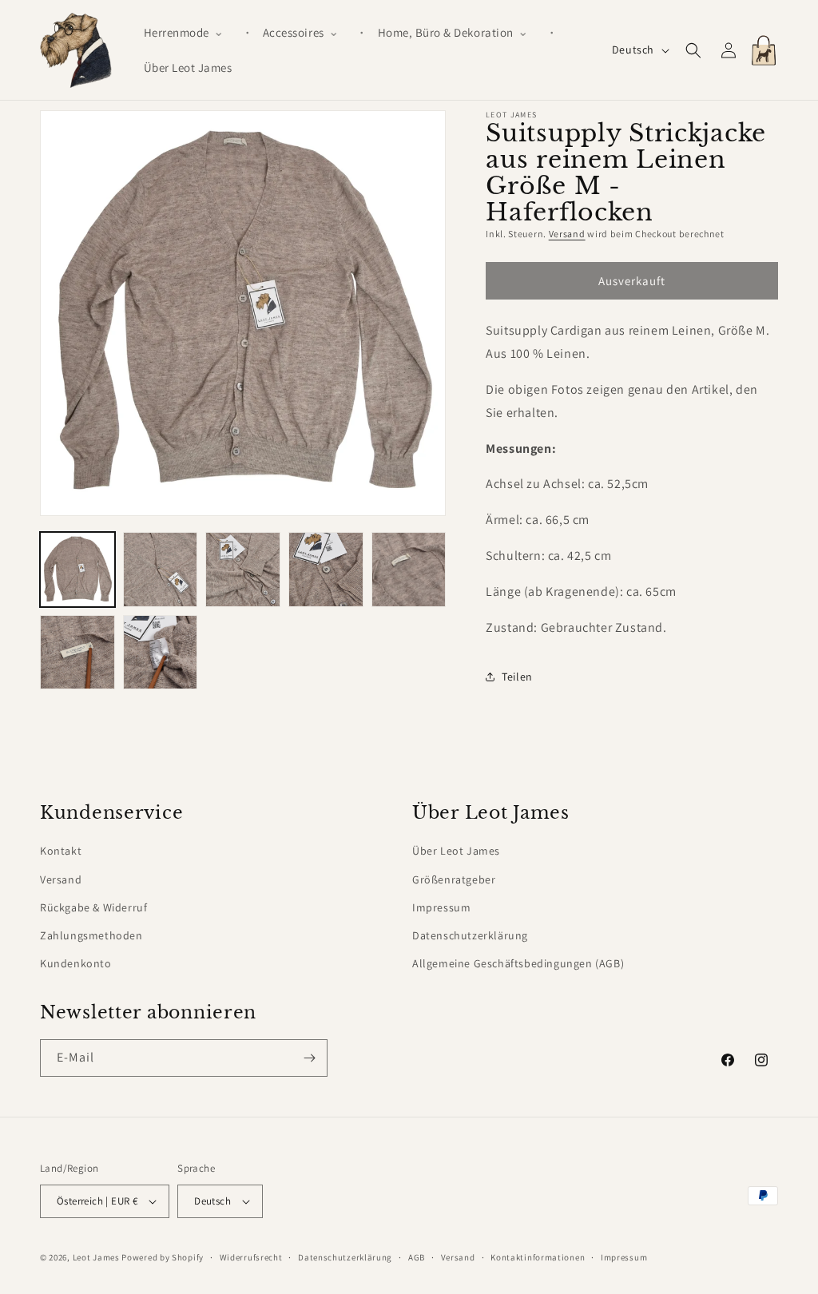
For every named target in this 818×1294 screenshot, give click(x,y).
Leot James (96, 1257)
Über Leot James (456, 850)
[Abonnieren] (309, 1058)
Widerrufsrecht (251, 1257)
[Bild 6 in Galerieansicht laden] (77, 652)
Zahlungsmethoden (91, 935)
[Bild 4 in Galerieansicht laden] (325, 569)
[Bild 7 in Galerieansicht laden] (160, 652)
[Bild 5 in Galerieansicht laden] (409, 569)
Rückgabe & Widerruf (93, 907)
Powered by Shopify (162, 1257)
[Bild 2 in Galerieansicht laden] (160, 569)
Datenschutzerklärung (470, 935)
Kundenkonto (76, 963)
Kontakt (60, 850)
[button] (190, 32)
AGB (416, 1257)
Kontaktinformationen (537, 1257)
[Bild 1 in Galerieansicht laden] (77, 569)
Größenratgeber (453, 879)
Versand (567, 234)
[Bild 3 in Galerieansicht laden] (242, 569)
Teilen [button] (517, 676)
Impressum (441, 907)
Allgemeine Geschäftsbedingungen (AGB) (518, 963)
